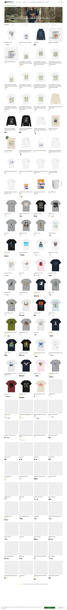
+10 (10, 396)
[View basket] (61, 2)
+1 (10, 44)
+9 (39, 375)
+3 (25, 375)
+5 (39, 275)
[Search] (59, 2)
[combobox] (17, 25)
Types (12, 23)
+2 (25, 397)
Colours (39, 23)
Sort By (52, 23)
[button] (9, 44)
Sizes (25, 23)
